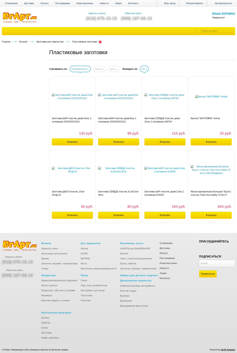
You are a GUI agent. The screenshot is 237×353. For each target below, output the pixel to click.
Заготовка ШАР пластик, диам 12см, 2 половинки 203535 (164, 193)
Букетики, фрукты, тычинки (55, 300)
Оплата (45, 3)
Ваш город (169, 3)
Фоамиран (46, 295)
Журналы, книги (49, 248)
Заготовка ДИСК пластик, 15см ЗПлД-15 (68, 193)
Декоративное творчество (135, 280)
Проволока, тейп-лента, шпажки (58, 290)
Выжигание (126, 301)
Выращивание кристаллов (134, 306)
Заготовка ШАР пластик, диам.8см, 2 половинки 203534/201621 (117, 120)
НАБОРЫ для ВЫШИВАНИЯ (135, 248)
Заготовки (46, 332)
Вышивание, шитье (131, 243)
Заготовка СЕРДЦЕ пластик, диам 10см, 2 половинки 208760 (162, 120)
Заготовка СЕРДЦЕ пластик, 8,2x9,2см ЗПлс (118, 193)
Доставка (29, 3)
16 (143, 69)
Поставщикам (62, 3)
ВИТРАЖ (85, 258)
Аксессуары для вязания (54, 253)
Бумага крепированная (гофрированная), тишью (66, 280)
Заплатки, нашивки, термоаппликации (61, 263)
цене (113, 69)
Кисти (84, 263)
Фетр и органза (49, 285)
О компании (11, 3)
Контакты (133, 3)
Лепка (84, 275)
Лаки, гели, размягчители (94, 285)
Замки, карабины (50, 337)
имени (98, 69)
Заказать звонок (97, 13)
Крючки (45, 258)
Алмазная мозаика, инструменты (137, 286)
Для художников (91, 243)
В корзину (72, 142)
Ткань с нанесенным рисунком (136, 258)
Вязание (46, 243)
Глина (84, 280)
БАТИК (84, 253)
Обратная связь (133, 13)
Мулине (124, 253)
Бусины (45, 317)
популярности (79, 69)
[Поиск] (198, 31)
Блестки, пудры (128, 291)
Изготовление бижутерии (56, 312)
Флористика (48, 275)
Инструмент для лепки (93, 290)
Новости (104, 3)
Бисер (44, 327)
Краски (84, 248)
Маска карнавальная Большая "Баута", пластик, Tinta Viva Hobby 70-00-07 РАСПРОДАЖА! (211, 193)
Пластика (86, 300)
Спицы (45, 268)
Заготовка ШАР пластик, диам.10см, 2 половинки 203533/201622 (71, 120)
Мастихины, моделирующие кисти (99, 268)
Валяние (124, 296)
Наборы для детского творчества (140, 275)
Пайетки (45, 322)
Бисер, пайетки (128, 263)
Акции (118, 3)
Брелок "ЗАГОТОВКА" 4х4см (205, 118)
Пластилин (86, 295)
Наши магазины (84, 3)
